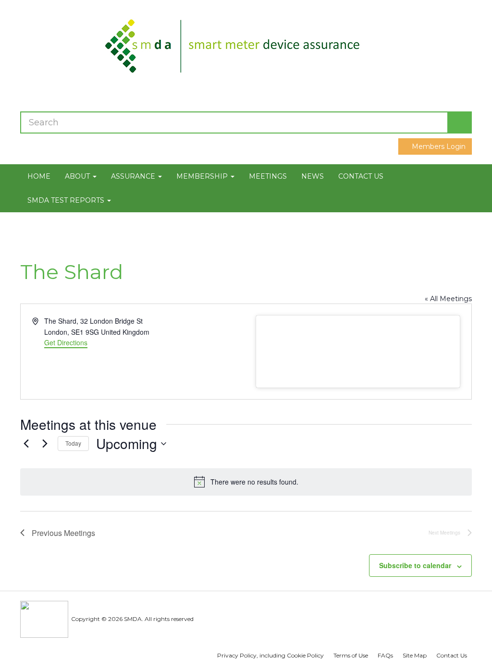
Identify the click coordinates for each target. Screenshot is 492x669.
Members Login (438, 146)
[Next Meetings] (44, 444)
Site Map (415, 655)
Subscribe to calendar (415, 565)
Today (73, 443)
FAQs (385, 655)
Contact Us (360, 176)
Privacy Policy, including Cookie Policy (270, 655)
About (78, 176)
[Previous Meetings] (26, 444)
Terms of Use (350, 655)
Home (38, 176)
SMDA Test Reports (66, 200)
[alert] (246, 481)
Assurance (134, 176)
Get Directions (65, 342)
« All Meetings (448, 298)
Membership (203, 176)
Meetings (268, 176)
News (312, 176)
